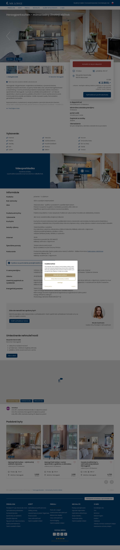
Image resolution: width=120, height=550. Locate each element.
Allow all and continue (60, 275)
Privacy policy (48, 286)
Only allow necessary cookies (60, 279)
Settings (60, 282)
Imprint (73, 286)
